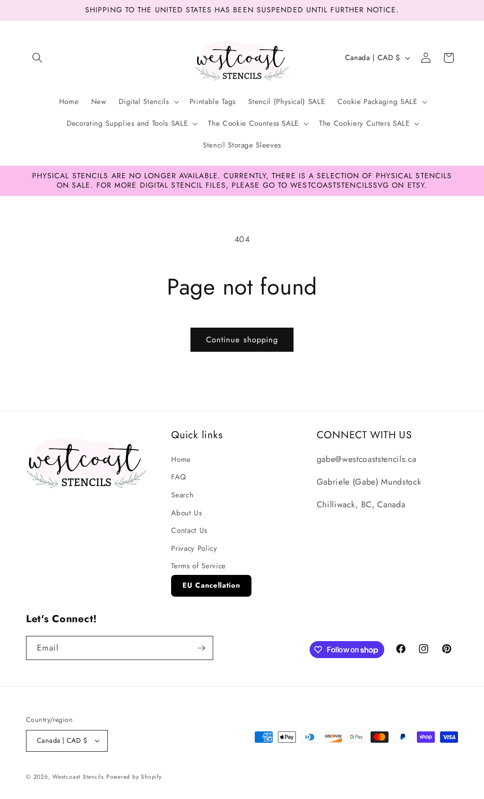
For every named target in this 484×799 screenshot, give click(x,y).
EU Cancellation (211, 585)
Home (181, 459)
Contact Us (189, 530)
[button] (37, 57)
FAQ (178, 477)
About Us (186, 513)
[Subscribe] (201, 648)
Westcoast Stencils (78, 777)
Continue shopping (242, 339)
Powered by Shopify (134, 777)
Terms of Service (198, 566)
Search (182, 495)
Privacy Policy (194, 548)
